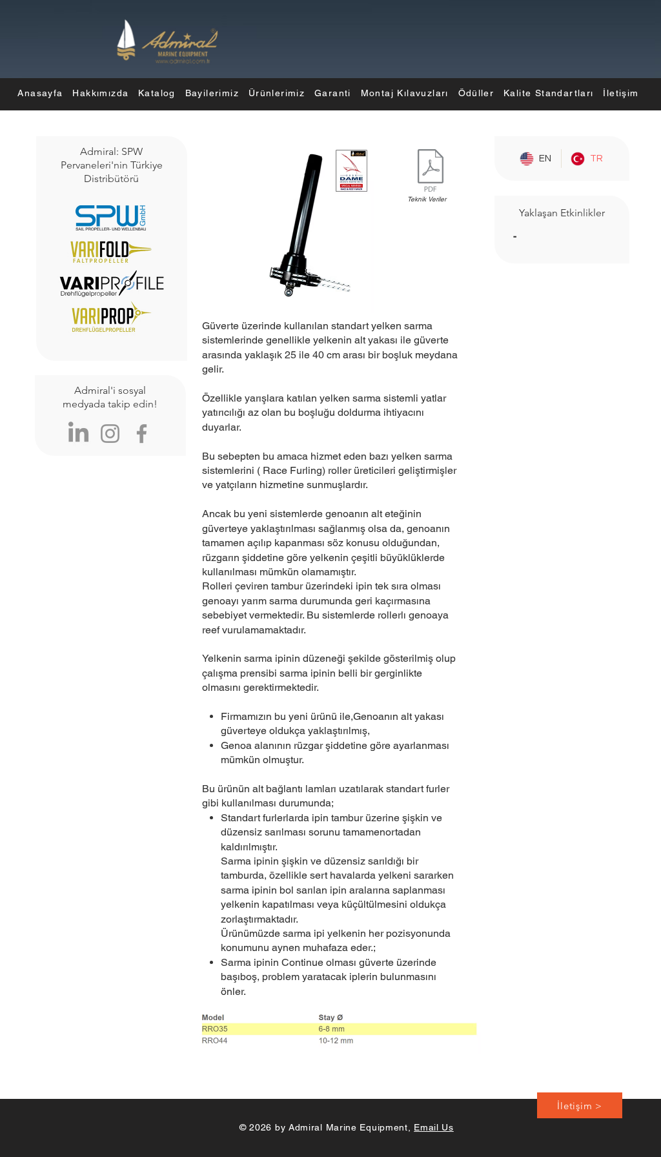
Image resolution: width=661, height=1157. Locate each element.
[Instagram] (110, 433)
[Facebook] (141, 433)
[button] (276, 93)
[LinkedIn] (78, 433)
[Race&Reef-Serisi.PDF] (430, 171)
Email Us (434, 1127)
